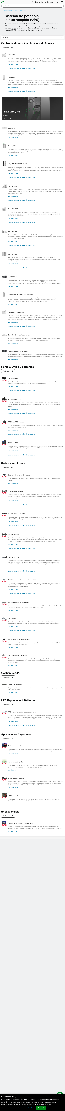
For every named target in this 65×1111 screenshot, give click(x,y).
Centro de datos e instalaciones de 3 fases (27, 43)
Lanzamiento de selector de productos (21, 68)
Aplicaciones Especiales (16, 734)
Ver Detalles (12, 770)
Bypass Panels (10, 811)
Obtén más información (9, 118)
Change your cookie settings (26, 1107)
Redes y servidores (13, 463)
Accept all (41, 1107)
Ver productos (13, 64)
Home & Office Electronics (17, 366)
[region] (32, 108)
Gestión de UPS (10, 672)
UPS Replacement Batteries (18, 700)
